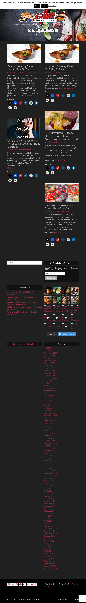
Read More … (30, 95)
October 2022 (49, 375)
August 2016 (49, 541)
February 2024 (49, 358)
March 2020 (48, 433)
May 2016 (47, 548)
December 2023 (50, 360)
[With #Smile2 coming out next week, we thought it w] (48, 291)
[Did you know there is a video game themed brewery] (66, 318)
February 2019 (49, 466)
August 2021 (49, 398)
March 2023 (48, 368)
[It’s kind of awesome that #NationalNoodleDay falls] (66, 291)
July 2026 (47, 348)
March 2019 (48, 463)
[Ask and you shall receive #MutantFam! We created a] (57, 327)
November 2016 (50, 533)
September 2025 (50, 353)
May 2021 (47, 406)
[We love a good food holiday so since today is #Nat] (57, 291)
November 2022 (50, 373)
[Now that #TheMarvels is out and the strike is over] (66, 309)
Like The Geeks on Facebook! (24, 344)
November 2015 (50, 563)
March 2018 (48, 493)
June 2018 (48, 486)
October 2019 (49, 446)
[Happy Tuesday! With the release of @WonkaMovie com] (48, 309)
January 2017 (49, 528)
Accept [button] (37, 6)
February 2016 (49, 556)
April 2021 (48, 408)
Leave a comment (29, 72)
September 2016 (50, 538)
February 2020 (49, 436)
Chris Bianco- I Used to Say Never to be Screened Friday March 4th (23, 143)
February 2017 (49, 526)
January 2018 (49, 498)
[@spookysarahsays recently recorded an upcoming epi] (75, 309)
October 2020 (49, 418)
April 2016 (48, 551)
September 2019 (50, 448)
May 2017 (47, 518)
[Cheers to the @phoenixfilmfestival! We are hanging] (57, 309)
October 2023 (49, 363)
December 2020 (50, 413)
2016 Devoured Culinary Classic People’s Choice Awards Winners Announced (61, 136)
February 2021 (49, 411)
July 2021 (47, 401)
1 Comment (61, 142)
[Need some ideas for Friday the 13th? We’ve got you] (66, 327)
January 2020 (49, 438)
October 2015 (49, 566)
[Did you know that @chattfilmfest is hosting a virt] (75, 327)
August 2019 (49, 451)
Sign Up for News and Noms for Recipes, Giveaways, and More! (61, 269)
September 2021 (50, 396)
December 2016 (50, 531)
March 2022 (48, 385)
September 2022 (50, 378)
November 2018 (50, 473)
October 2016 (49, 536)
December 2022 (50, 370)
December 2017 (50, 501)
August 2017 (49, 511)
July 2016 (47, 543)
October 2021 (49, 393)
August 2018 (49, 481)
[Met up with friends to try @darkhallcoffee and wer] (75, 291)
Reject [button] (44, 6)
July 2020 (47, 426)
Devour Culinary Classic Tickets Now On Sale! (21, 67)
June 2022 (48, 380)
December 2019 (50, 441)
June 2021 (48, 403)
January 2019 (49, 468)
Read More (52, 6)
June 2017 (48, 516)
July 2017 (47, 513)
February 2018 (49, 496)
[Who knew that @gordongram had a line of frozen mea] (48, 318)
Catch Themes (74, 599)
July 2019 (47, 453)
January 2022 (49, 388)
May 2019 (47, 458)
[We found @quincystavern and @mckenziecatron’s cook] (75, 318)
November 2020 (50, 416)
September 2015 (50, 568)
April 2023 (48, 365)
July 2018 (47, 483)
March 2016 (48, 553)
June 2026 (48, 350)
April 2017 (48, 521)
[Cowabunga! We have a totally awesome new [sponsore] (48, 300)
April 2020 (48, 431)
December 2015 (50, 561)
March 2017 (48, 523)
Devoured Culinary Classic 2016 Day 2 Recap (60, 67)
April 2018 (48, 491)
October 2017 (49, 506)
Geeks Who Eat (23, 599)
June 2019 (48, 456)
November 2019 (50, 443)
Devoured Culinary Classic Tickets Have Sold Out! (60, 207)
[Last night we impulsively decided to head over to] (48, 327)
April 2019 (48, 461)
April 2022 (48, 383)
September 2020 (50, 421)
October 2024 (49, 355)
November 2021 (50, 391)
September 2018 (50, 478)
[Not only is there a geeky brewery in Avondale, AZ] (57, 318)
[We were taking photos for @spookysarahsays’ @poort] (75, 300)
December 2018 (50, 471)
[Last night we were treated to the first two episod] (66, 300)
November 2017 (50, 503)
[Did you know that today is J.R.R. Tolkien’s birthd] (57, 300)
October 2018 (49, 476)
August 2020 (49, 423)
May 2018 (47, 488)
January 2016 (49, 558)
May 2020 (47, 428)
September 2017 (50, 508)
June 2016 (48, 546)
